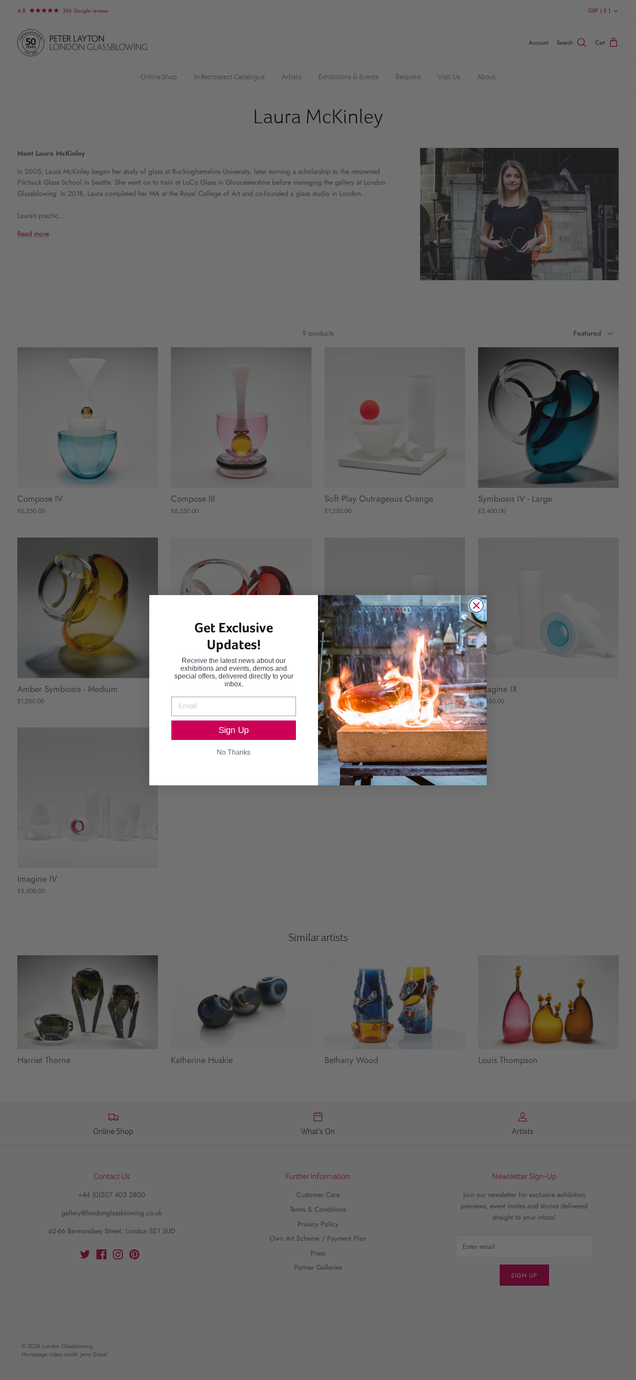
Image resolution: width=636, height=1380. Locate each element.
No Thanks (234, 752)
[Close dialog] (476, 605)
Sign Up (233, 730)
